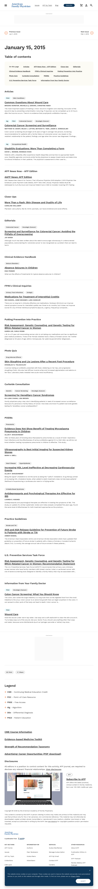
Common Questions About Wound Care (26, 102)
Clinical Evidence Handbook (19, 71)
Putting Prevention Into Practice (70, 71)
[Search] (91, 5)
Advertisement (49, 13)
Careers (52, 865)
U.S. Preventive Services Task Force (22, 80)
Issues (37, 5)
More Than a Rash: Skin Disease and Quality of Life (33, 202)
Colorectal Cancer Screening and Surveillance (30, 125)
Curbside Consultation (30, 76)
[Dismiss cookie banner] (90, 870)
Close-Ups (65, 67)
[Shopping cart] (81, 5)
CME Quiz (8, 865)
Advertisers (31, 860)
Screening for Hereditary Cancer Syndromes (29, 395)
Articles (26, 67)
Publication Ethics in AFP (78, 853)
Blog (56, 5)
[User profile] (86, 5)
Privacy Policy (75, 876)
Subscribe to (76, 779)
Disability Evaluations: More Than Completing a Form (34, 148)
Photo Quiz (13, 76)
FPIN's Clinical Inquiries (44, 71)
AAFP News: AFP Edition (18, 177)
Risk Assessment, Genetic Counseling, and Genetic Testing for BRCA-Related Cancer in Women (39, 326)
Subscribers (31, 856)
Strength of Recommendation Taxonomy (27, 746)
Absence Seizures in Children (21, 267)
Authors (30, 848)
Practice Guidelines (61, 76)
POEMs (46, 76)
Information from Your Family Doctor (55, 80)
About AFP (75, 848)
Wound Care (11, 614)
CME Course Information (18, 732)
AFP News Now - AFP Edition (45, 67)
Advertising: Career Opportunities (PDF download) (33, 754)
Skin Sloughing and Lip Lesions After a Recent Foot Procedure (39, 361)
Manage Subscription (57, 852)
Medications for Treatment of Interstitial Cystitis (32, 296)
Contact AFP (53, 860)
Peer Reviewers (32, 852)
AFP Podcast (75, 859)
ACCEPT (83, 881)
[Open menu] (6, 5)
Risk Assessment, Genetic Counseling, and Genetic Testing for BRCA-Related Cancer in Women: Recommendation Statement (40, 562)
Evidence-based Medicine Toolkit (23, 739)
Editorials (76, 67)
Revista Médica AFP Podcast (78, 864)
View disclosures (53, 769)
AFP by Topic (47, 5)
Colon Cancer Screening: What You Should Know (32, 594)
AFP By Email (54, 856)
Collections (9, 860)
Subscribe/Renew (55, 848)
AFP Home (8, 848)
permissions (52, 821)
